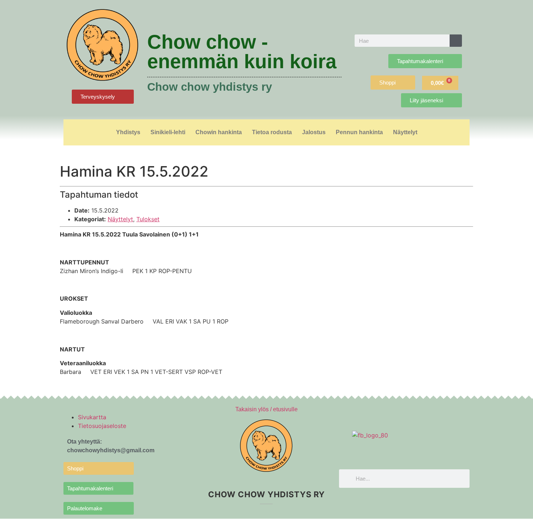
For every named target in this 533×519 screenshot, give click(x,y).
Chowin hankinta (218, 132)
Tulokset (148, 219)
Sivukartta (92, 417)
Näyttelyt (405, 132)
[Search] (456, 40)
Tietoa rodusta (272, 132)
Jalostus (314, 132)
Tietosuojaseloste (102, 425)
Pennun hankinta (359, 132)
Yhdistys (128, 132)
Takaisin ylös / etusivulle (266, 409)
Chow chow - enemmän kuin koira (241, 51)
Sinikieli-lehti (167, 132)
